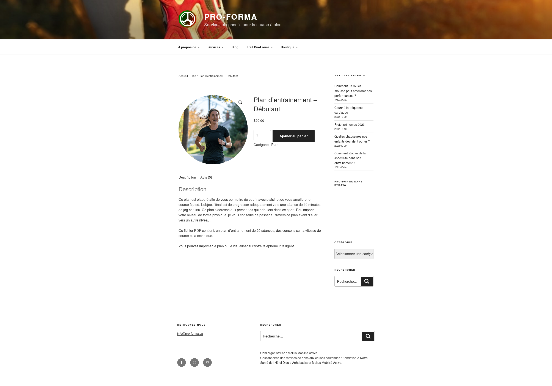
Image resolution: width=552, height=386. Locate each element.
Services (214, 47)
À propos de (187, 47)
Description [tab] (187, 177)
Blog (235, 47)
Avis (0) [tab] (206, 177)
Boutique (287, 47)
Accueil (183, 76)
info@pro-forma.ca (190, 333)
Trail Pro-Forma (258, 47)
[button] (240, 102)
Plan (193, 76)
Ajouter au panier (293, 135)
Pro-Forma (230, 16)
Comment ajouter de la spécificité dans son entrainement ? (350, 158)
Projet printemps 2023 (349, 124)
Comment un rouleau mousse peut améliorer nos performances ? (353, 91)
